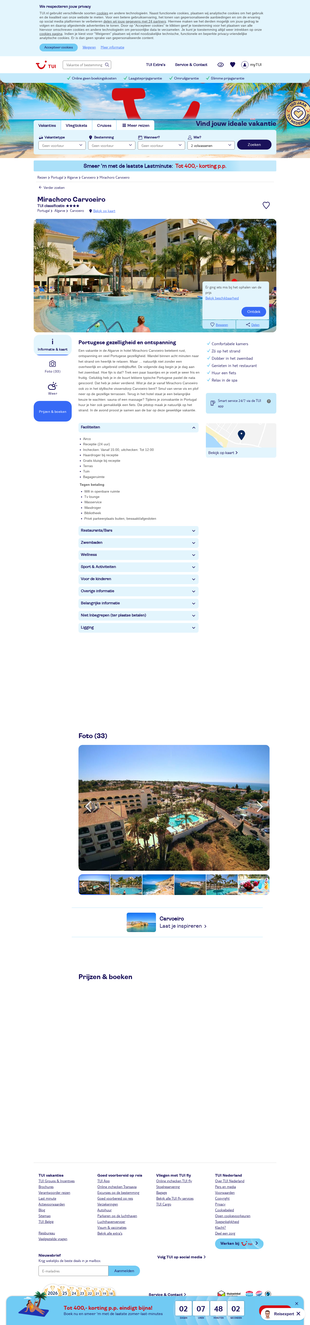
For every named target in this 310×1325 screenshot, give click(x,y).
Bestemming (104, 137)
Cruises (104, 126)
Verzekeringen (107, 1204)
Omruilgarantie (186, 78)
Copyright (222, 1198)
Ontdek (253, 312)
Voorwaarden (225, 1192)
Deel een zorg (225, 1233)
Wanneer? (152, 137)
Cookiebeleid (224, 1210)
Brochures (46, 1186)
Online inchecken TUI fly (174, 1181)
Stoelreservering (168, 1186)
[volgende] (260, 806)
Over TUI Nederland (229, 1181)
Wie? (197, 137)
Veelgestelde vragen (53, 1239)
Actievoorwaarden (52, 1204)
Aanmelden (124, 1271)
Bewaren (222, 325)
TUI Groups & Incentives (57, 1181)
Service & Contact (166, 1295)
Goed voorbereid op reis (115, 1198)
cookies (102, 13)
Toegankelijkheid (227, 1221)
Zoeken (254, 145)
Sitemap (45, 1215)
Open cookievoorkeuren (232, 1215)
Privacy (220, 1204)
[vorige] (88, 806)
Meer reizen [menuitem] (138, 126)
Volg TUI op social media (179, 1257)
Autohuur (104, 1210)
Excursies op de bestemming (118, 1192)
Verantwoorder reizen (54, 1192)
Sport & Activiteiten (98, 567)
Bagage (161, 1192)
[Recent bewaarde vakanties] (233, 64)
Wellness (89, 555)
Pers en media (225, 1186)
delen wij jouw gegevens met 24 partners (134, 21)
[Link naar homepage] (46, 64)
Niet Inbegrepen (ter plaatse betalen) (113, 615)
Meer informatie (112, 47)
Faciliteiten (90, 427)
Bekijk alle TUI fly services (175, 1198)
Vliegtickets (76, 126)
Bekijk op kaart (104, 210)
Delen (255, 325)
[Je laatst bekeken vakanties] (221, 64)
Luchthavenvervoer (111, 1221)
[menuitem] (257, 64)
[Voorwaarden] (258, 1294)
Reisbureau (47, 1233)
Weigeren (89, 47)
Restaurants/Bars (96, 530)
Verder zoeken (54, 187)
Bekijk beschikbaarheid (222, 298)
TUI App (103, 1181)
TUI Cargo (163, 1204)
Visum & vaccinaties (111, 1227)
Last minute (47, 1198)
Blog (42, 1210)
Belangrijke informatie (100, 603)
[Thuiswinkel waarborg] (230, 1294)
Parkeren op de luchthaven (117, 1215)
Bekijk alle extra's (109, 1233)
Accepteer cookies (58, 47)
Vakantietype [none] (55, 137)
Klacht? (220, 1227)
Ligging (87, 627)
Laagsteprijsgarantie (145, 78)
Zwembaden (91, 542)
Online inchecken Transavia (117, 1186)
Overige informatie (97, 591)
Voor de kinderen (96, 579)
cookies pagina (50, 34)
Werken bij (229, 1243)
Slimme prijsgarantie (227, 78)
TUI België (46, 1221)
